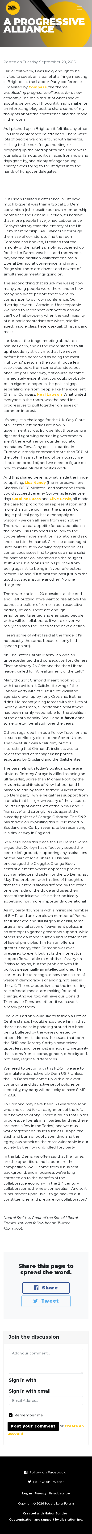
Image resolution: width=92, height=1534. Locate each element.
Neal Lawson (49, 394)
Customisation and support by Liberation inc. (46, 1519)
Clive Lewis (60, 498)
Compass (38, 87)
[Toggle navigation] (80, 8)
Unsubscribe (59, 1493)
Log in (27, 1493)
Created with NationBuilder (45, 1513)
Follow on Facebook (47, 1472)
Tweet (49, 1301)
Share (49, 1288)
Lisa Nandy (35, 482)
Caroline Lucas (26, 498)
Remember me (28, 1415)
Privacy (40, 1493)
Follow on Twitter (48, 1482)
